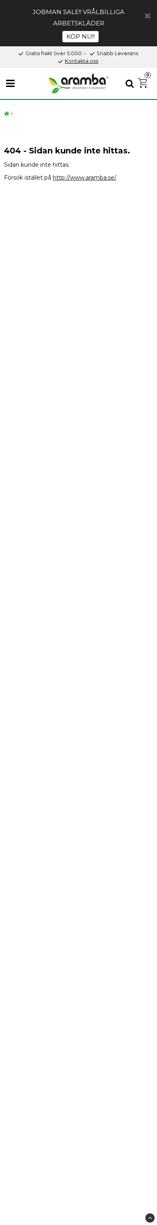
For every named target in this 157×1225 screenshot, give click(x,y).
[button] (144, 83)
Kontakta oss (81, 61)
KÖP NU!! (80, 36)
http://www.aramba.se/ (84, 177)
